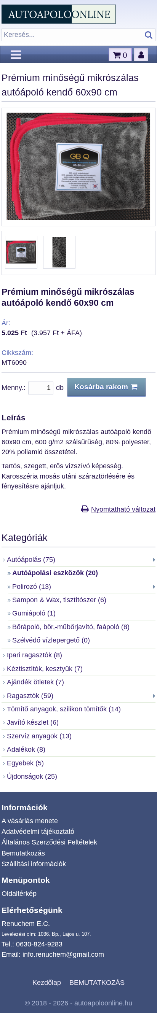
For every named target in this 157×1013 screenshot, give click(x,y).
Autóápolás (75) (31, 559)
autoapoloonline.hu (103, 1003)
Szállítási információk (34, 864)
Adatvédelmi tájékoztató (38, 831)
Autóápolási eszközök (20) (55, 573)
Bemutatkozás (23, 853)
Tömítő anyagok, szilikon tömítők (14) (64, 709)
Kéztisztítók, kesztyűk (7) (45, 669)
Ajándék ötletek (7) (35, 682)
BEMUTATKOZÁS (97, 982)
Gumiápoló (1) (34, 613)
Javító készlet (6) (33, 722)
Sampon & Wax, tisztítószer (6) (59, 600)
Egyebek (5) (25, 763)
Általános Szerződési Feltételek (49, 842)
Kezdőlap (46, 982)
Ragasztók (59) (30, 696)
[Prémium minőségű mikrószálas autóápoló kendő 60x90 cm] (78, 218)
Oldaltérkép (19, 893)
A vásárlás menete (30, 821)
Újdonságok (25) (32, 776)
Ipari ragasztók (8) (34, 655)
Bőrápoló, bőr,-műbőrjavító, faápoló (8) (71, 627)
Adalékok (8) (26, 749)
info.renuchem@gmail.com (63, 954)
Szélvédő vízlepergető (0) (51, 640)
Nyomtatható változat (123, 509)
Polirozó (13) (31, 586)
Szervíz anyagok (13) (39, 736)
